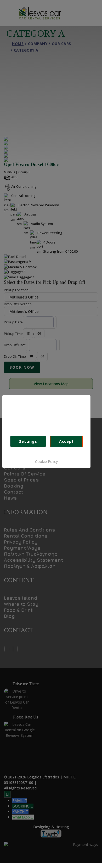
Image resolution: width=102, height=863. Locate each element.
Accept (66, 441)
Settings (28, 441)
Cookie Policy (46, 461)
